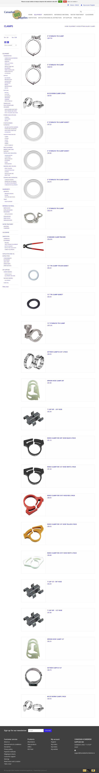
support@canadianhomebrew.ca (84, 753)
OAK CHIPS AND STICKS (10, 197)
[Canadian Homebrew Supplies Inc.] (16, 14)
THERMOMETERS (8, 155)
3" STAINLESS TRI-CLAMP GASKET (58, 151)
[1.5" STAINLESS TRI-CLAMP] (33, 332)
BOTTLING (6, 90)
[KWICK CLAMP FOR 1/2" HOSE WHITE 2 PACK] (33, 476)
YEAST (5, 199)
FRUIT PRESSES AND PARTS (11, 111)
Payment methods (10, 752)
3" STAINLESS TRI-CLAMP (55, 65)
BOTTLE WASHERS (8, 246)
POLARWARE (7, 83)
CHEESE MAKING (8, 272)
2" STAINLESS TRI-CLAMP (55, 208)
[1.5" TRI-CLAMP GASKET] (33, 303)
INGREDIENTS (48, 15)
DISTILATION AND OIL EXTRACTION (49, 18)
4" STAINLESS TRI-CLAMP (55, 36)
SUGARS (6, 195)
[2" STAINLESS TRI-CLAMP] (33, 217)
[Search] (80, 11)
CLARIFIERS (6, 228)
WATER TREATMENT (77, 15)
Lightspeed (44, 770)
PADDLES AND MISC (9, 173)
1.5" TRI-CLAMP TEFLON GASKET (58, 266)
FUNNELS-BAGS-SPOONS (10, 115)
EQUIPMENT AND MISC (10, 275)
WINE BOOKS (7, 218)
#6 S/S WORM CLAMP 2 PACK (56, 696)
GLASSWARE (89, 15)
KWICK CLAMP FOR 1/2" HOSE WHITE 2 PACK (61, 467)
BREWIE (6, 88)
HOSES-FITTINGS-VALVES (83, 26)
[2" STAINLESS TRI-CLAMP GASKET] (33, 189)
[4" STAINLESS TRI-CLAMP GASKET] (33, 131)
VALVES (6, 140)
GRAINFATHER (8, 81)
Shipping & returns (10, 754)
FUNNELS (7, 117)
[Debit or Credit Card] (89, 770)
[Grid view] (5, 42)
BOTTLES (6, 92)
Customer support (9, 756)
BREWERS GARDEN (9, 193)
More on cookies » (73, 1)
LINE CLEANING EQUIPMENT (11, 244)
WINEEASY (7, 61)
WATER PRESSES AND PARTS (11, 109)
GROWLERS (7, 97)
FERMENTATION (7, 56)
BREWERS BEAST (8, 86)
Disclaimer (7, 747)
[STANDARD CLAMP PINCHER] (33, 246)
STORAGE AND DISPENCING (10, 177)
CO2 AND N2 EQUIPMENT (11, 183)
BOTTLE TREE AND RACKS (10, 247)
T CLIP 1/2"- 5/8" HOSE (54, 582)
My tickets (54, 747)
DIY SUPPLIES (67, 18)
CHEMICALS (6, 238)
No (65, 1)
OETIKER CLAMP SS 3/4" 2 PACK (57, 352)
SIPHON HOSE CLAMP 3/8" (55, 381)
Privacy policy (8, 749)
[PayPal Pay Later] (93, 770)
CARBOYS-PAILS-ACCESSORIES (11, 58)
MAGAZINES (7, 212)
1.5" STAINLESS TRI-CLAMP (56, 323)
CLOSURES (7, 94)
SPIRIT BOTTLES (7, 265)
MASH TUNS (7, 175)
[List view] (8, 42)
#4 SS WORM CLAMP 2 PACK (56, 93)
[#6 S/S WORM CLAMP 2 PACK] (33, 705)
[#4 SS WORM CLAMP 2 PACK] (33, 102)
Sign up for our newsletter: (15, 730)
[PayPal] (84, 770)
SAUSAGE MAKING (8, 278)
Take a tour (7, 764)
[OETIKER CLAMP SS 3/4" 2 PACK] (33, 361)
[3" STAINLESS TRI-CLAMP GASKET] (33, 160)
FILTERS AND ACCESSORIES (11, 128)
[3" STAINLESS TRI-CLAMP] (33, 74)
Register (53, 742)
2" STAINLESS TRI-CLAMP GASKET (58, 179)
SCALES (6, 162)
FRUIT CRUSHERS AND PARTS (11, 112)
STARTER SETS (7, 103)
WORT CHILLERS (8, 168)
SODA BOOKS (7, 216)
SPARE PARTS (7, 263)
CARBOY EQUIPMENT (9, 249)
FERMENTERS (8, 59)
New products (32, 744)
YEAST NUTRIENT (8, 201)
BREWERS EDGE (8, 79)
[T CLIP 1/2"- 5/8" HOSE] (33, 591)
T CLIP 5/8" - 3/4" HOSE (54, 409)
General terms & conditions (12, 744)
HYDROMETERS (8, 163)
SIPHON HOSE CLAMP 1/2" (55, 639)
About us (7, 742)
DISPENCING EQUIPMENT (10, 181)
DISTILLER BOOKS (8, 210)
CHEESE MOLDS (8, 274)
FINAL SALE (77, 18)
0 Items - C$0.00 (74, 5)
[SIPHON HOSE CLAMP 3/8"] (33, 390)
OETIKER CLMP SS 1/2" (54, 668)
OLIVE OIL (6, 282)
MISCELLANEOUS (8, 101)
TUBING (6, 136)
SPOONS (6, 120)
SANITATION (32, 18)
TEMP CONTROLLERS (9, 70)
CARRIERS (7, 99)
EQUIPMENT (38, 15)
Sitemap (6, 759)
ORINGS (6, 143)
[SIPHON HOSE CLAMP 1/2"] (33, 648)
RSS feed (30, 749)
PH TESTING (7, 160)
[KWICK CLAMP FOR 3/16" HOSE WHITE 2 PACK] (33, 562)
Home (30, 15)
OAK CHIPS (6, 262)
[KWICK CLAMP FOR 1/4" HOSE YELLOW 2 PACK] (33, 533)
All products (31, 742)
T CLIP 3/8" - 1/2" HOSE (54, 610)
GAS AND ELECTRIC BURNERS (11, 127)
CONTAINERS (8, 157)
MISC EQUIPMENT (8, 147)
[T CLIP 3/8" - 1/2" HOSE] (33, 619)
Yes (60, 1)
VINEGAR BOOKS (8, 220)
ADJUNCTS (6, 191)
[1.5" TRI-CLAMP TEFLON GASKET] (33, 275)
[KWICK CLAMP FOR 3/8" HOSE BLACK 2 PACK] (33, 447)
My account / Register (89, 5)
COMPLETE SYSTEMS (9, 179)
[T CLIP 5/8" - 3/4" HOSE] (33, 418)
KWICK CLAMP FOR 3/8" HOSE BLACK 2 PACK (61, 438)
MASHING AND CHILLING (10, 166)
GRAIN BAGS (7, 119)
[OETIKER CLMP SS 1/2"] (33, 677)
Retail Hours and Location (12, 761)
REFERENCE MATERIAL (61, 15)
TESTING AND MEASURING (10, 153)
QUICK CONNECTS (9, 145)
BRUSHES (7, 242)
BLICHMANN (7, 78)
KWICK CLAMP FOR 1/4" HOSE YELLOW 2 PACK (62, 524)
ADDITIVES (6, 226)
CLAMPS (93, 26)
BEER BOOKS (7, 208)
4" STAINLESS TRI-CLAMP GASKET (58, 122)
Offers (29, 747)
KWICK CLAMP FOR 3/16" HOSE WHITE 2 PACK (62, 553)
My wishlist (54, 749)
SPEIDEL (6, 84)
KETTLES (6, 75)
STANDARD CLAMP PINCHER (56, 237)
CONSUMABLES (7, 258)
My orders (54, 744)
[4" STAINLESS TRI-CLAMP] (33, 45)
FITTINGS (7, 138)
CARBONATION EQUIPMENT (11, 184)
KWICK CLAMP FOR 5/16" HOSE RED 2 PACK (61, 495)
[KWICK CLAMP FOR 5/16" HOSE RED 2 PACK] (33, 504)
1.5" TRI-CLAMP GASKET (55, 294)
